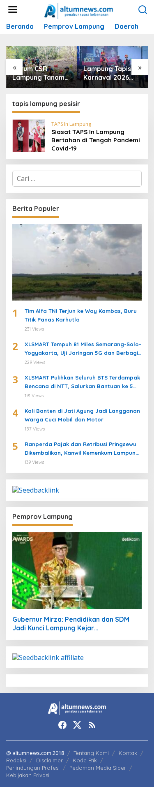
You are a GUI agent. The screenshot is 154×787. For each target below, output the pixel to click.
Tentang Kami (91, 753)
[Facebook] (62, 725)
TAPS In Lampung (71, 123)
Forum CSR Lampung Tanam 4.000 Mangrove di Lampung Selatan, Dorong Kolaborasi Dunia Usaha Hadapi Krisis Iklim (39, 73)
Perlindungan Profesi (33, 767)
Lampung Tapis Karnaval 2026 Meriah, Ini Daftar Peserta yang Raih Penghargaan (111, 73)
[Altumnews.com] (78, 9)
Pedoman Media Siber (97, 767)
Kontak (128, 753)
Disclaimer (49, 760)
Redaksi (16, 760)
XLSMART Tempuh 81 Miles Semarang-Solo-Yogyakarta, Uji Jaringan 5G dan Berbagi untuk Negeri (83, 349)
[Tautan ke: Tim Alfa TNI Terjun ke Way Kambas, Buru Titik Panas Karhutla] (77, 262)
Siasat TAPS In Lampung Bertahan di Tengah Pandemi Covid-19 (95, 140)
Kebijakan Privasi (27, 775)
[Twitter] (77, 725)
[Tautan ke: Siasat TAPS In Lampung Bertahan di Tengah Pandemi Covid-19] (28, 134)
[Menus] (12, 9)
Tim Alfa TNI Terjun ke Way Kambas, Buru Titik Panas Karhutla (81, 315)
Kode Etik (85, 760)
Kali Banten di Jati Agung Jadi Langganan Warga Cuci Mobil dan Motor (82, 415)
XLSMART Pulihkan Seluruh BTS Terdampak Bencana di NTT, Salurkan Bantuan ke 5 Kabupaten (82, 382)
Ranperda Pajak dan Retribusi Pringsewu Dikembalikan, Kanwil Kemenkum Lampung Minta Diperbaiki (82, 449)
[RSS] (92, 725)
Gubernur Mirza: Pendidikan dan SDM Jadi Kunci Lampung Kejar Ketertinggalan (70, 623)
